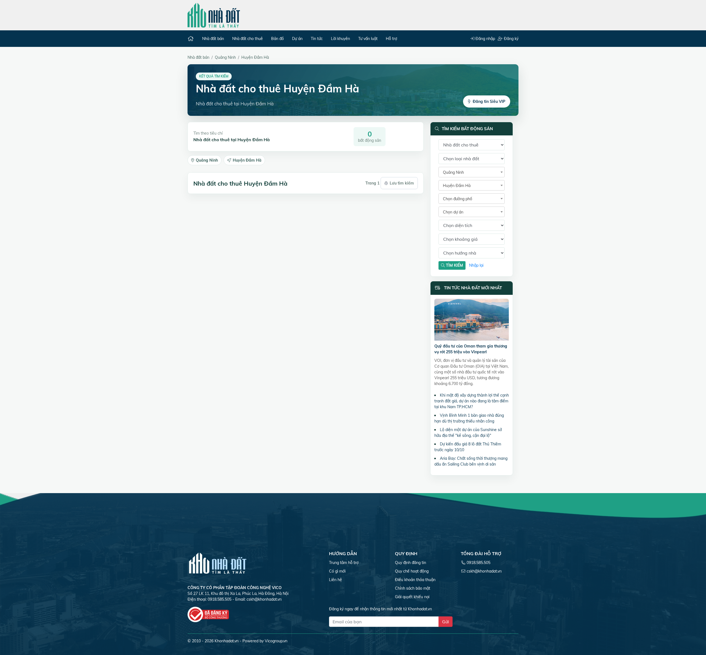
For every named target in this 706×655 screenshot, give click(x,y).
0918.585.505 (478, 562)
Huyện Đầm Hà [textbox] (456, 185)
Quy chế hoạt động (412, 571)
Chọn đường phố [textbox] (457, 198)
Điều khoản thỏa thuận (415, 579)
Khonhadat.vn (227, 640)
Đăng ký (510, 38)
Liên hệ (335, 579)
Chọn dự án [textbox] (453, 212)
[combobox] (471, 172)
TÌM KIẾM (454, 265)
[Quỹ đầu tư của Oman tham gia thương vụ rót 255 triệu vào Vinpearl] (471, 320)
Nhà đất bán (213, 38)
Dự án (297, 38)
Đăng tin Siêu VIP (489, 101)
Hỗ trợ (391, 38)
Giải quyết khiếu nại (412, 596)
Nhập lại (476, 265)
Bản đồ (277, 38)
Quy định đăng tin (410, 562)
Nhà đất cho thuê (247, 38)
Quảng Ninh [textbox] (453, 172)
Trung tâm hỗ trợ (344, 562)
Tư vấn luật (368, 38)
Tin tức (317, 38)
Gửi (445, 621)
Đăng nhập (484, 38)
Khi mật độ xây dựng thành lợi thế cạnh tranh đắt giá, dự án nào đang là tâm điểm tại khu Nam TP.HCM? (471, 401)
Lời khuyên (340, 38)
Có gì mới (337, 571)
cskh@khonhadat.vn (264, 599)
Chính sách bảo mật (412, 588)
